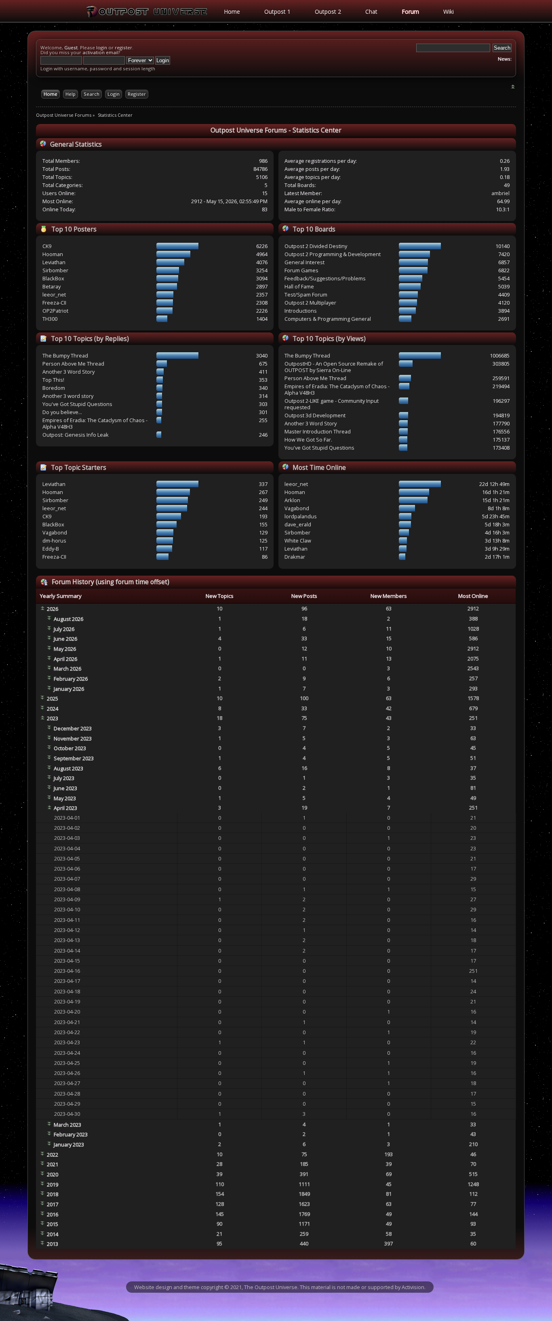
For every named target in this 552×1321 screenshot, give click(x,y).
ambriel (500, 193)
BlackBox (53, 278)
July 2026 (64, 629)
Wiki (448, 11)
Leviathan (53, 262)
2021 (52, 1164)
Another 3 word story (67, 396)
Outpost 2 (328, 11)
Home (232, 11)
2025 (52, 698)
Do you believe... (62, 412)
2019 (52, 1184)
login (101, 47)
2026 (52, 608)
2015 (52, 1224)
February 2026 (71, 678)
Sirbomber (55, 270)
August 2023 (68, 768)
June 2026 (65, 638)
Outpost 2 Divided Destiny (315, 246)
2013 (52, 1243)
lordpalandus (300, 516)
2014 (52, 1234)
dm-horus (54, 540)
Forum (410, 11)
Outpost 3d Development (315, 415)
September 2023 (74, 758)
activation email (100, 52)
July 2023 (64, 778)
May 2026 (65, 648)
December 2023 (73, 728)
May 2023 (65, 798)
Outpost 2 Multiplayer (310, 302)
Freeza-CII (54, 302)
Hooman (52, 254)
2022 (52, 1154)
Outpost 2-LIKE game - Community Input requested (331, 404)
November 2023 (73, 738)
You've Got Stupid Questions (77, 404)
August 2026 (68, 619)
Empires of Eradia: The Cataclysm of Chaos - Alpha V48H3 (94, 423)
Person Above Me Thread (73, 363)
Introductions (300, 310)
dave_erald (297, 524)
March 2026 (67, 668)
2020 (52, 1174)
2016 (52, 1214)
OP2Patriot (55, 310)
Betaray (51, 286)
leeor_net (54, 294)
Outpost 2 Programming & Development (332, 254)
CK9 (46, 246)
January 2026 (69, 688)
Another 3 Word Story (68, 371)
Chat (371, 11)
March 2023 (67, 1124)
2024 (52, 708)
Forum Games (301, 270)
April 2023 (65, 808)
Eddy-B (50, 548)
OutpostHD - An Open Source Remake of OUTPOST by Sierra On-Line (333, 367)
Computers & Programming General (327, 318)
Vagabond (54, 532)
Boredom (53, 387)
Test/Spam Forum (305, 294)
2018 (52, 1194)
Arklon (292, 500)
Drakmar (294, 556)
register (123, 47)
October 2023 (70, 748)
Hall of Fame (299, 286)
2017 (52, 1204)
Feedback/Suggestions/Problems (325, 278)
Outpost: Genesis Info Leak (75, 434)
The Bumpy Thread (65, 355)
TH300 (49, 318)
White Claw (297, 540)
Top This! (53, 379)
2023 (52, 718)
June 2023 (65, 788)
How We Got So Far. (308, 439)
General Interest (304, 262)
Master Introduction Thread (317, 431)
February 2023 (71, 1134)
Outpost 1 (277, 11)
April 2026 (65, 659)
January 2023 (69, 1144)
